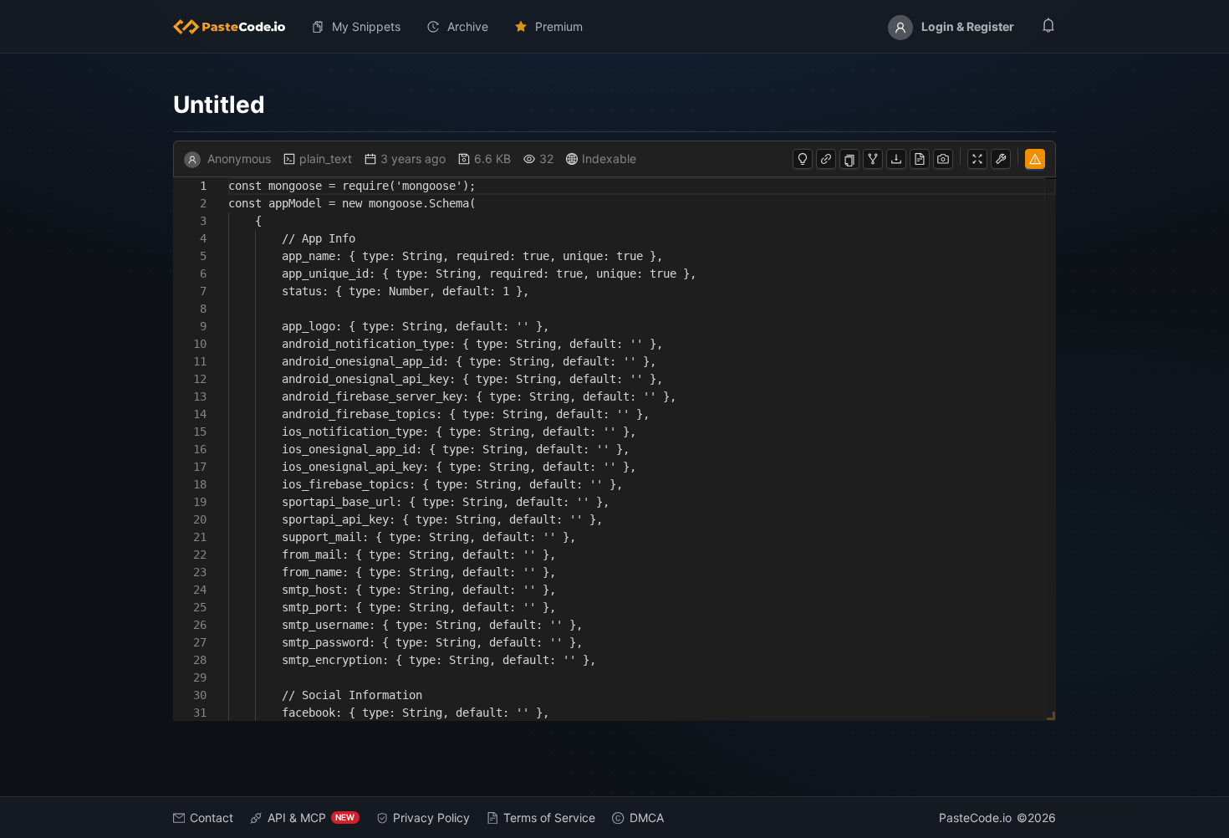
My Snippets (366, 26)
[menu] (615, 27)
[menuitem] (235, 27)
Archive (467, 26)
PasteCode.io (975, 817)
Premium (559, 26)
